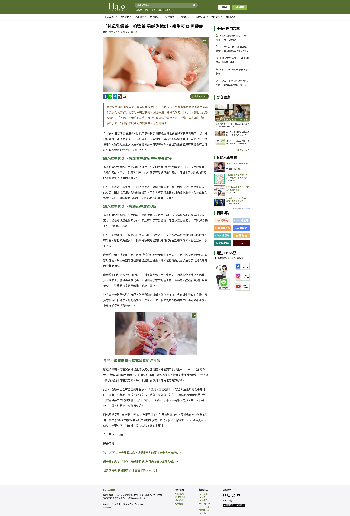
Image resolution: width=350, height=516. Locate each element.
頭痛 (160, 10)
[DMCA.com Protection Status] (107, 507)
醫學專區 (170, 17)
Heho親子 (203, 494)
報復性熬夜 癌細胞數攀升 (237, 163)
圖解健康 (185, 17)
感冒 (163, 220)
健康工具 (109, 17)
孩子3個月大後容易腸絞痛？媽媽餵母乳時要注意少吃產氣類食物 (142, 452)
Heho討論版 (204, 507)
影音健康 (200, 17)
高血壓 (167, 10)
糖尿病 (139, 10)
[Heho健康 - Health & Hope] (117, 7)
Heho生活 (203, 497)
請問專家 (154, 17)
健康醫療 (139, 17)
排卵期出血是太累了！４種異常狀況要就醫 (237, 188)
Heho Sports (204, 503)
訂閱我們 (224, 7)
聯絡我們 (179, 503)
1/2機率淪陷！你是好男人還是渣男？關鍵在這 (237, 199)
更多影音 (242, 149)
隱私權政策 (180, 494)
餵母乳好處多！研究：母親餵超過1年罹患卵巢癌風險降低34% (141, 461)
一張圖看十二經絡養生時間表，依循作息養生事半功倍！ (237, 177)
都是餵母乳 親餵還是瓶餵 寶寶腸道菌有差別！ (131, 470)
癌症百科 (215, 17)
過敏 (153, 10)
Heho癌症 (203, 500)
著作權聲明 (180, 497)
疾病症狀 (124, 17)
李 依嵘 (134, 32)
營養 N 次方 (204, 510)
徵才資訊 (179, 500)
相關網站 (230, 17)
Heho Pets (203, 513)
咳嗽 (146, 10)
